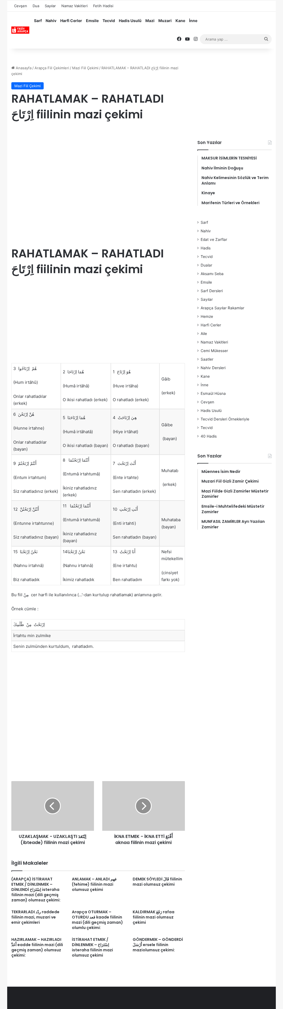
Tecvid (109, 20)
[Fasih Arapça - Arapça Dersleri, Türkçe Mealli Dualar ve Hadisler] (20, 30)
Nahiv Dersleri (213, 368)
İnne (193, 20)
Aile (204, 333)
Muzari (165, 20)
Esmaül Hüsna (213, 393)
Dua (36, 6)
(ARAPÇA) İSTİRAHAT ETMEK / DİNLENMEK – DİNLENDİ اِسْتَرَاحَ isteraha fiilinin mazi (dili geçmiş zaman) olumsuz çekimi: (36, 889)
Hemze (207, 316)
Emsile (92, 20)
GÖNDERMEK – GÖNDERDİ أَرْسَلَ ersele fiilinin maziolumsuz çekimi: (158, 945)
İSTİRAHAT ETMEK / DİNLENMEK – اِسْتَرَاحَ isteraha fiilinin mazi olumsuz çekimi (92, 947)
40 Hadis (209, 436)
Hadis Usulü (130, 20)
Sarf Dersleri (212, 291)
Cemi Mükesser (214, 350)
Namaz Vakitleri (74, 6)
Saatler (207, 359)
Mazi (149, 20)
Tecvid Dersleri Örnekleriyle (225, 419)
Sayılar (50, 6)
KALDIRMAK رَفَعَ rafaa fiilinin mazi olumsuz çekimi (153, 917)
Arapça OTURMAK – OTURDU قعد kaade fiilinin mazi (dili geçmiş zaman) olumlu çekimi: (97, 919)
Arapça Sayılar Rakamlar (222, 308)
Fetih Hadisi (103, 6)
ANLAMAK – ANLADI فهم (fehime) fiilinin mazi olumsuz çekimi (94, 884)
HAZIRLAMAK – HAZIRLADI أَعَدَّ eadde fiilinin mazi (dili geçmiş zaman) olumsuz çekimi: (37, 947)
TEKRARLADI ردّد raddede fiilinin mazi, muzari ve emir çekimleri (35, 917)
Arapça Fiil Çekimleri (52, 68)
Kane (180, 20)
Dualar (206, 265)
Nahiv (51, 20)
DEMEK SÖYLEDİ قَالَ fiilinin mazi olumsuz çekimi (157, 881)
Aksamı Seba (212, 273)
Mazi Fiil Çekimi (85, 68)
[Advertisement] (98, 170)
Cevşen (20, 6)
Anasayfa (23, 68)
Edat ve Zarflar (214, 239)
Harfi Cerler (71, 20)
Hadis (206, 248)
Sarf (38, 20)
